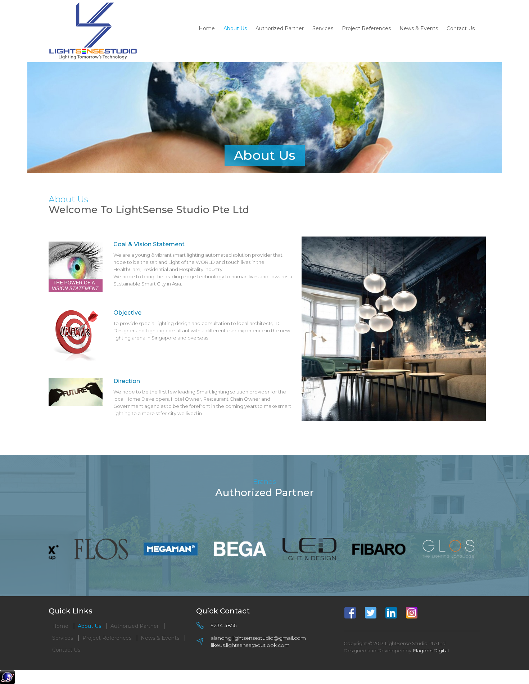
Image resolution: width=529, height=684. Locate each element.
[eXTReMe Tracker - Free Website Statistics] (7, 677)
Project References (366, 28)
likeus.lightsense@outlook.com (250, 645)
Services (322, 28)
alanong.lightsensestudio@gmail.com (258, 638)
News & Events (418, 28)
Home (207, 28)
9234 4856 (223, 625)
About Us (235, 28)
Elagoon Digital (431, 650)
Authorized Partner (280, 28)
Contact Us (461, 28)
